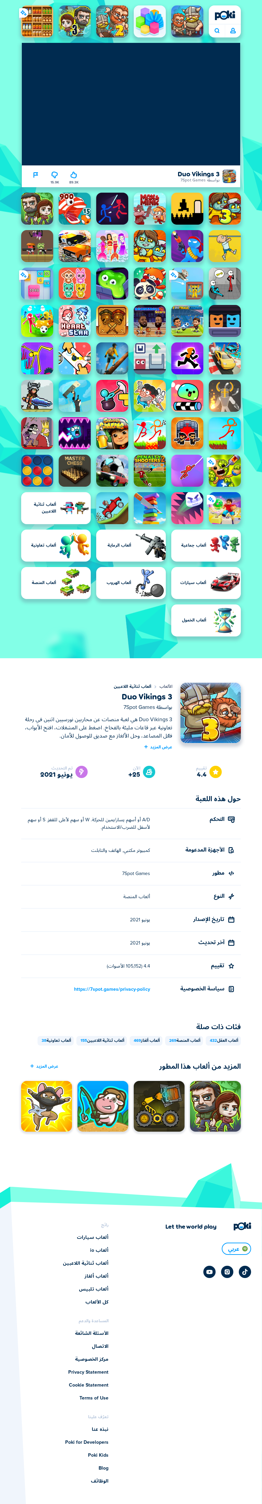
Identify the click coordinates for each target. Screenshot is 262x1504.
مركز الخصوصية (91, 1359)
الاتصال (100, 1346)
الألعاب (165, 687)
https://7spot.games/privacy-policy (112, 989)
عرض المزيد (161, 746)
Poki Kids (98, 1455)
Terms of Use (93, 1398)
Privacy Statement (88, 1372)
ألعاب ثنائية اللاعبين (132, 687)
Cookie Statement (88, 1385)
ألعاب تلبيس (93, 1289)
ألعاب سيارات (92, 1237)
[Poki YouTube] (209, 1272)
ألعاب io (99, 1250)
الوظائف (99, 1481)
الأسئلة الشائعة (91, 1333)
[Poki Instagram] (227, 1272)
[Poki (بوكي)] (225, 15)
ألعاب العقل (224, 1041)
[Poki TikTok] (245, 1272)
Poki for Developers (86, 1442)
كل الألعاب (96, 1302)
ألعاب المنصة (184, 1041)
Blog (103, 1468)
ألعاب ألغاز (147, 1041)
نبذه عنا (100, 1429)
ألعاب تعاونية (56, 1041)
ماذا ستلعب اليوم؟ (217, 31)
